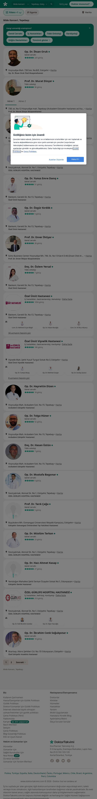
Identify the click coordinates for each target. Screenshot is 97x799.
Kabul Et (75, 159)
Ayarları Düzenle (56, 160)
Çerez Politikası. (30, 151)
